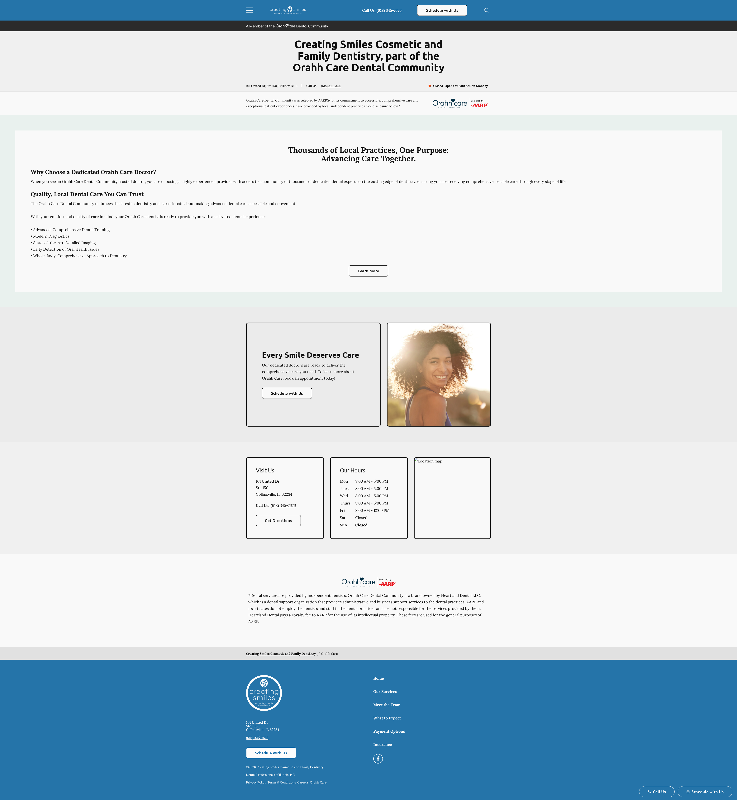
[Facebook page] (378, 759)
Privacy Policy (256, 782)
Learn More (368, 270)
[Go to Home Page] (288, 10)
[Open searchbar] (487, 10)
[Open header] (250, 10)
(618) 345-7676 (331, 86)
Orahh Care (318, 782)
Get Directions (278, 520)
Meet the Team (386, 704)
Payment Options (389, 731)
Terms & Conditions (282, 782)
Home (378, 678)
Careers (302, 782)
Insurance (382, 744)
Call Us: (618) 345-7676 (382, 10)
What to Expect (387, 718)
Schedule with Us (442, 10)
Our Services (385, 691)
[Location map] (452, 498)
